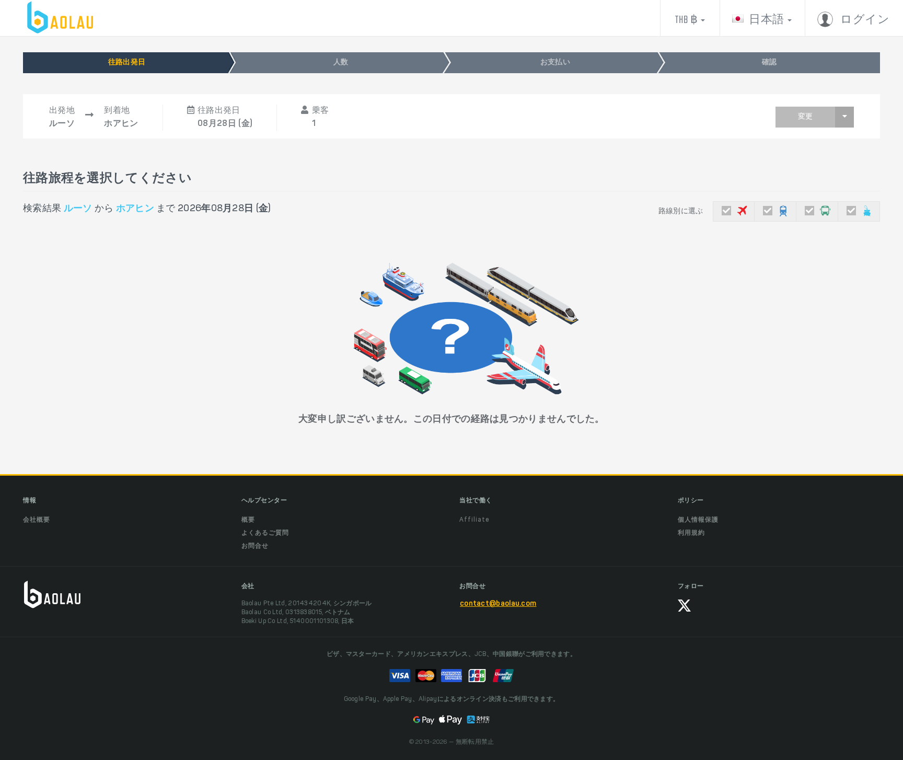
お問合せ (255, 546)
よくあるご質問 (265, 533)
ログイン (864, 20)
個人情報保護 (698, 520)
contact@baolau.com (498, 604)
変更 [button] (805, 117)
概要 (248, 520)
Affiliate (474, 520)
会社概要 (36, 520)
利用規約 (691, 533)
